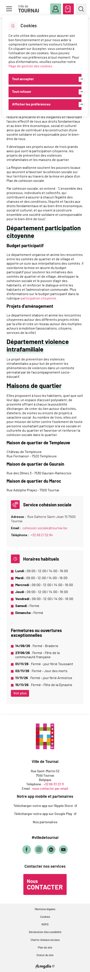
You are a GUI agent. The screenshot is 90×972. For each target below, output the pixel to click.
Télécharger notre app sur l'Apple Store (43, 806)
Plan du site (45, 947)
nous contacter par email (50, 788)
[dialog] (45, 65)
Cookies (45, 917)
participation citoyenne (38, 298)
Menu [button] (8, 8)
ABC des (68, 8)
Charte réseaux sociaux (45, 940)
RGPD (45, 924)
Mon (55, 8)
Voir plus (20, 693)
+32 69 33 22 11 (53, 784)
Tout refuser (21, 91)
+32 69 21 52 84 (42, 535)
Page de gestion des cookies (30, 66)
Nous (45, 885)
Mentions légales (45, 909)
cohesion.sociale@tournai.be (44, 528)
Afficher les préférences (31, 104)
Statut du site (45, 955)
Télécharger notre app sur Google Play (43, 814)
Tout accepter (23, 79)
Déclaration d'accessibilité (45, 932)
